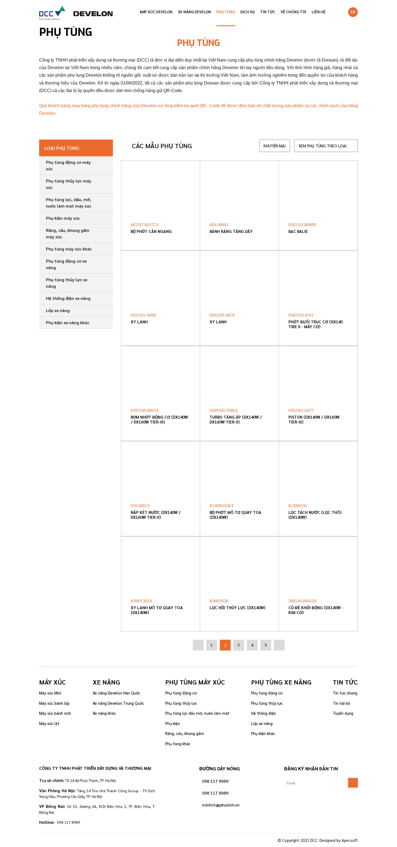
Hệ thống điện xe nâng (68, 298)
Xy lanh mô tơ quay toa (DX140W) (157, 610)
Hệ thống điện (263, 713)
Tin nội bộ (341, 703)
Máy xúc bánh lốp (54, 703)
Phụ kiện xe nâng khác (67, 322)
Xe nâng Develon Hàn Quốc (116, 692)
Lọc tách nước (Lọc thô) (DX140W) (315, 515)
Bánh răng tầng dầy (231, 231)
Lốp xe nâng (58, 310)
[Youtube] (74, 840)
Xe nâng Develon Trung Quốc (118, 703)
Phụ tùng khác (177, 743)
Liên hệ (318, 11)
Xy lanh (139, 321)
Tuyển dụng (343, 713)
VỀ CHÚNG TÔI (293, 11)
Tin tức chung (345, 692)
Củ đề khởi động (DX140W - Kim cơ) (315, 610)
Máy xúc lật (49, 723)
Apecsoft (350, 840)
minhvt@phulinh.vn (221, 805)
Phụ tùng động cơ (181, 692)
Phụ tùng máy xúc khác (69, 249)
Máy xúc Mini (50, 692)
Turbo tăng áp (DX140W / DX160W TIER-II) (236, 420)
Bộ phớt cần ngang (151, 231)
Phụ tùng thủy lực (181, 703)
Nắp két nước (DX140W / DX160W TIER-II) (156, 515)
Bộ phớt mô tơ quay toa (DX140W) (235, 515)
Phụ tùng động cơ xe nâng (66, 264)
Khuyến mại (275, 145)
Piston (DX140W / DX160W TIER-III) (313, 420)
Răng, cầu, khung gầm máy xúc (67, 233)
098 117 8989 (215, 781)
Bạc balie (298, 231)
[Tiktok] (59, 840)
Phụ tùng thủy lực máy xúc (68, 184)
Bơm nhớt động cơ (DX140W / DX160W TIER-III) (159, 420)
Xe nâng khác (104, 713)
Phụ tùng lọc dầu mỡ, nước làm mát (197, 713)
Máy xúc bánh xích (55, 713)
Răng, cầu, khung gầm (184, 733)
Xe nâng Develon (194, 11)
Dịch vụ (247, 11)
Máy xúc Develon (156, 11)
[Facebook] (44, 840)
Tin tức (267, 11)
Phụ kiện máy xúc (63, 218)
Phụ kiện (172, 723)
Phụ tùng (225, 11)
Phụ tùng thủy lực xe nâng (66, 283)
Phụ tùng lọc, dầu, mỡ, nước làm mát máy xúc (68, 202)
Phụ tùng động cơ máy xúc (68, 165)
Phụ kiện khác (263, 733)
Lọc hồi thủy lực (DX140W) (237, 607)
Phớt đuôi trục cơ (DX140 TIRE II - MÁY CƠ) (315, 324)
